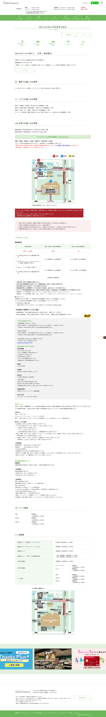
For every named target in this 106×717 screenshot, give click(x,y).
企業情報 (17, 713)
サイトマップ (76, 713)
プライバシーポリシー (25, 713)
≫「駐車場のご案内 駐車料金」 (63, 145)
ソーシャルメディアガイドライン (50, 713)
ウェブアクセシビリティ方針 (65, 713)
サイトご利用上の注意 (37, 713)
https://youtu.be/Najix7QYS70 (24, 342)
